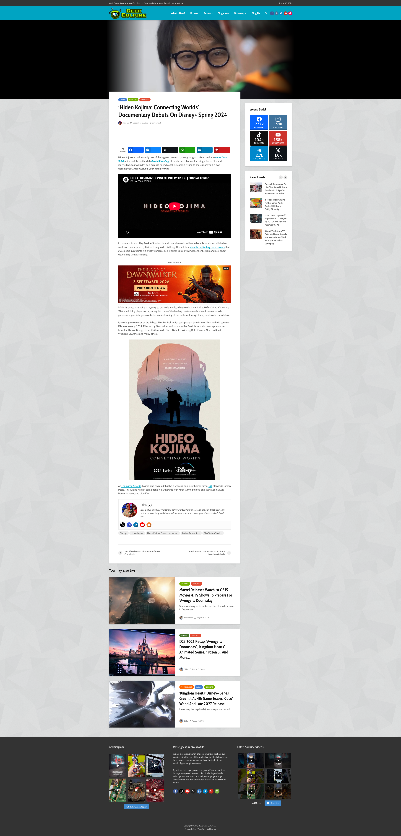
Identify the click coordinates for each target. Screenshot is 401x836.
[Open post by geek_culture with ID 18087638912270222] (117, 765)
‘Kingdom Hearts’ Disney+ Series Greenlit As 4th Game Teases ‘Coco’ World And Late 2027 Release (206, 698)
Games (122, 100)
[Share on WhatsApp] (187, 150)
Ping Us (256, 13)
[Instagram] (129, 524)
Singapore (223, 13)
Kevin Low (188, 617)
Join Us (213, 829)
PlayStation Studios (213, 533)
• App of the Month (165, 3)
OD (210, 485)
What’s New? (178, 13)
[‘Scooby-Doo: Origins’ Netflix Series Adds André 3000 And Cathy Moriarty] (256, 202)
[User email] (148, 524)
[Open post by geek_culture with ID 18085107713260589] (155, 790)
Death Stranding (160, 161)
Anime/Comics (186, 687)
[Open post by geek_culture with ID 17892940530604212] (117, 790)
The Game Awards (131, 485)
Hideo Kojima (137, 533)
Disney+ (123, 533)
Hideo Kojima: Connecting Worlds (162, 533)
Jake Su (126, 123)
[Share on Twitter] (170, 150)
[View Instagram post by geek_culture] (124, 775)
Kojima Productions (191, 533)
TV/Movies (145, 100)
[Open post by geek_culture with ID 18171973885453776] (136, 765)
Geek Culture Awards (117, 3)
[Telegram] (205, 791)
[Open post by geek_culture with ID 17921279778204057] (155, 765)
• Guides (179, 3)
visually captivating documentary (207, 247)
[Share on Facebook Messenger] (153, 150)
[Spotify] (217, 791)
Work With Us (203, 829)
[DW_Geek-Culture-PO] (174, 283)
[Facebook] (175, 791)
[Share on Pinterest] (222, 150)
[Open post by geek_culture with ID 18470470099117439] (136, 790)
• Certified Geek (134, 3)
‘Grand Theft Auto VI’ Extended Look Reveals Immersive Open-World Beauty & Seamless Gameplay (276, 237)
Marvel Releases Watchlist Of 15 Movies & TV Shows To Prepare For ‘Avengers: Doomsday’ (205, 595)
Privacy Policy (190, 829)
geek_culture (117, 757)
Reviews (208, 13)
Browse (194, 13)
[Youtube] (142, 524)
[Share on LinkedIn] (205, 150)
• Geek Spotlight (149, 3)
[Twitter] (122, 524)
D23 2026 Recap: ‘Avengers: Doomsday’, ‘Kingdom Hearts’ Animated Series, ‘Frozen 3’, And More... (203, 649)
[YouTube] (187, 791)
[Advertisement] (175, 136)
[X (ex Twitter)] (193, 791)
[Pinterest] (211, 791)
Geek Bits (133, 100)
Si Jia (186, 669)
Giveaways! (240, 13)
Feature (184, 635)
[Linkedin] (135, 524)
